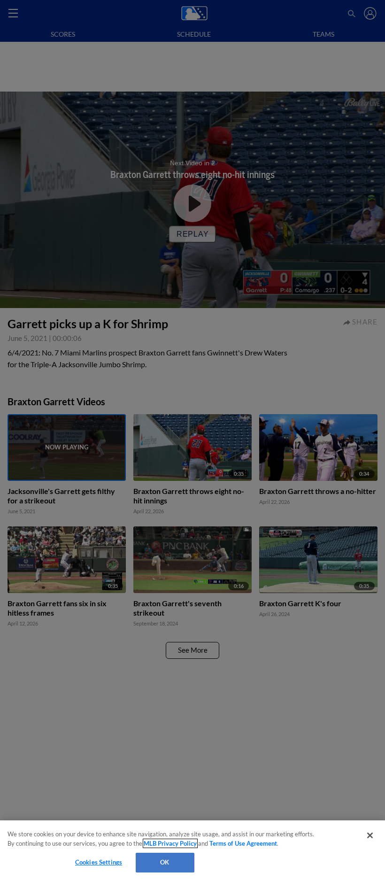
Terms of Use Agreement (243, 843)
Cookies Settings (98, 862)
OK (164, 862)
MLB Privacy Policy (170, 843)
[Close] (370, 835)
